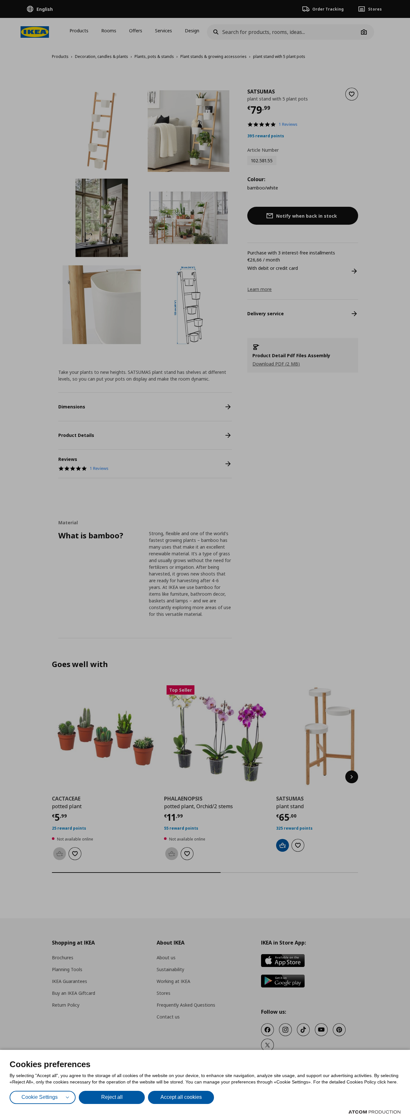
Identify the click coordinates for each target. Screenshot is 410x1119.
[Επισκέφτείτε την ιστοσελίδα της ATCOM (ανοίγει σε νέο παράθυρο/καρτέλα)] (374, 1112)
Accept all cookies (181, 1097)
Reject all (112, 1097)
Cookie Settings (39, 1097)
